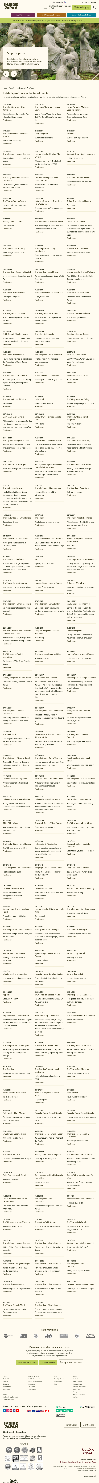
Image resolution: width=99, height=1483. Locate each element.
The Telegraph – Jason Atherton (48, 758)
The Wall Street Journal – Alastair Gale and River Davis (17, 632)
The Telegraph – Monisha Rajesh (16, 758)
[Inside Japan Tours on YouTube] (17, 1410)
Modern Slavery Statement (10, 1397)
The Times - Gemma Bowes (14, 201)
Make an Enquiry (81, 7)
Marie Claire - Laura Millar (14, 953)
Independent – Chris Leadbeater (16, 799)
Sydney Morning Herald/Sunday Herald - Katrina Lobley (48, 466)
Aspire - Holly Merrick (76, 953)
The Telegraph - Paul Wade (14, 313)
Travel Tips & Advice (59, 1379)
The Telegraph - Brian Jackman (48, 488)
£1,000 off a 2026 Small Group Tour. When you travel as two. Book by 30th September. (47, 21)
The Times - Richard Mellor (78, 177)
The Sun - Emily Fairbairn (13, 559)
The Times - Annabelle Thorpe (79, 517)
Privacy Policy (77, 1392)
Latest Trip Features (8, 1399)
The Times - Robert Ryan (77, 929)
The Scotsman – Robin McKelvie (48, 654)
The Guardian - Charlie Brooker (48, 1243)
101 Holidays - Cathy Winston (79, 799)
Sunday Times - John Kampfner (48, 1154)
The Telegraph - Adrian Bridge (79, 823)
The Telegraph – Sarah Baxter (47, 603)
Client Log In (88, 1424)
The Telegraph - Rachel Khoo (79, 1045)
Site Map (75, 1397)
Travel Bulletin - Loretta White (47, 994)
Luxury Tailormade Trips (81, 15)
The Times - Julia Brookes (13, 354)
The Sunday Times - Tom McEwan (81, 1015)
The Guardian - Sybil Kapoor (47, 1045)
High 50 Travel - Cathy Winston (16, 1015)
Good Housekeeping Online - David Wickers (47, 179)
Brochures (6, 1384)
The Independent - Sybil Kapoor (16, 1045)
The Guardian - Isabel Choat (46, 272)
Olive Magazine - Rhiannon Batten (17, 867)
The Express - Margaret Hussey (16, 440)
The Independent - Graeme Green (49, 1133)
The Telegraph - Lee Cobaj (78, 399)
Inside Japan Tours (11, 5)
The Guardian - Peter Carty (78, 488)
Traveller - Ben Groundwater (78, 313)
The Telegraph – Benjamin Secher (49, 710)
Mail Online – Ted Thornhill (78, 603)
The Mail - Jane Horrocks (13, 488)
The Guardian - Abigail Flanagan (16, 1263)
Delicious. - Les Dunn (43, 888)
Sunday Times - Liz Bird (12, 221)
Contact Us (6, 1379)
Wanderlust (71, 133)
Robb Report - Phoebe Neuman (16, 334)
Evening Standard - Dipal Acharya (81, 272)
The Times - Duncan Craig (13, 248)
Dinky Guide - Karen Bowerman (48, 440)
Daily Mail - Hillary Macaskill (15, 1113)
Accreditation (7, 1386)
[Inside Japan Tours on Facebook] (14, 1410)
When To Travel (58, 1381)
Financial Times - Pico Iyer (13, 888)
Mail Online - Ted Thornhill (46, 677)
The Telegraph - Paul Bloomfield (48, 354)
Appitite (6, 994)
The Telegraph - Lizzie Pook (46, 313)
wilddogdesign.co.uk (90, 1476)
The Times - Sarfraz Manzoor (15, 583)
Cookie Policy (77, 1389)
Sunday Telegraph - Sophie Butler (17, 677)
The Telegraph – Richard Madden (81, 778)
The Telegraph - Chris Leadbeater (49, 221)
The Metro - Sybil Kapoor (45, 1222)
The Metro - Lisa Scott (12, 1154)
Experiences (31, 1384)
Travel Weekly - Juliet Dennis (47, 375)
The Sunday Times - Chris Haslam (17, 517)
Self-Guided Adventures (51, 15)
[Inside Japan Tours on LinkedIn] (4, 1410)
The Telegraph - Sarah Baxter (79, 464)
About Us (12, 88)
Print (94, 88)
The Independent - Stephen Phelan (81, 677)
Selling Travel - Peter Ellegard (79, 201)
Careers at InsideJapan (79, 1386)
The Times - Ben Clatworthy (78, 440)
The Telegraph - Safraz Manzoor (16, 1222)
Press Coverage (77, 1381)
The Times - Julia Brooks (77, 1222)
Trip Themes (31, 1386)
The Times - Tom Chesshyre (14, 464)
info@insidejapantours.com (60, 6)
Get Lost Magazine (74, 630)
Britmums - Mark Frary (76, 583)
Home (5, 88)
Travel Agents (32, 1389)
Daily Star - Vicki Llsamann (78, 867)
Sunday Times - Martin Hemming (80, 888)
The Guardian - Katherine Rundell (17, 272)
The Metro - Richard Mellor (14, 399)
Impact (5, 1394)
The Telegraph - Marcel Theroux (16, 154)
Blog (55, 1376)
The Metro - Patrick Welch (14, 292)
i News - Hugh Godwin (76, 221)
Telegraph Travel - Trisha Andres (48, 823)
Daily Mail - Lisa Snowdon (13, 416)
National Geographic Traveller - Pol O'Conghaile (48, 202)
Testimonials (6, 1389)
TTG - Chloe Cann (10, 823)
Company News (77, 1384)
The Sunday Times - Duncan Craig (49, 292)
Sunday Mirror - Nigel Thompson (80, 154)
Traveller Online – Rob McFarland (49, 778)
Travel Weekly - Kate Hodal (14, 1092)
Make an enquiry (48, 1362)
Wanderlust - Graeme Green (14, 1133)
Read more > (7, 120)
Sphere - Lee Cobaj (75, 974)
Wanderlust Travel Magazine (15, 778)
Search (93, 7)
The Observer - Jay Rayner (78, 292)
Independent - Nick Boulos (46, 844)
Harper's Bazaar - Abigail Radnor (48, 583)
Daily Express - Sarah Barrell (14, 1175)
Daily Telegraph (41, 133)
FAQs (55, 1384)
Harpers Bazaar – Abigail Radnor (80, 654)
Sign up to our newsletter (71, 1362)
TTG (36, 559)
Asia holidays (75, 1462)
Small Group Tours (23, 15)
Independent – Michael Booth (47, 799)
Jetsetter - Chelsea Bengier (78, 334)
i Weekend (39, 399)
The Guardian (8, 1069)
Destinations (76, 1379)
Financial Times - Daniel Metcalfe (48, 1113)
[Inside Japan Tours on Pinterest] (11, 1410)
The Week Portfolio (11, 734)
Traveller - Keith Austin (44, 334)
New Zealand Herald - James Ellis (80, 1198)
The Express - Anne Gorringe (47, 929)
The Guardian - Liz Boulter (78, 248)
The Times (39, 517)
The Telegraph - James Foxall (15, 375)
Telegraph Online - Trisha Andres (48, 867)
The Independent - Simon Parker (80, 559)
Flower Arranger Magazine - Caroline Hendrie (78, 108)
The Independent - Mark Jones (79, 994)
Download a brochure (88, 2)
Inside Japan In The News (25, 88)
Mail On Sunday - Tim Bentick (47, 1015)
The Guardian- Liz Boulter (13, 1284)
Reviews (5, 1392)
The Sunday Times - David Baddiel (49, 538)
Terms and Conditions (79, 1394)
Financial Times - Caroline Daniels (49, 974)
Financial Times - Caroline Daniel (80, 1284)
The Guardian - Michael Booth (15, 538)
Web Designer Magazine (77, 375)
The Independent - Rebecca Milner (17, 929)
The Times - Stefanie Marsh (14, 1305)
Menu (6, 15)
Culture (75, 1376)
